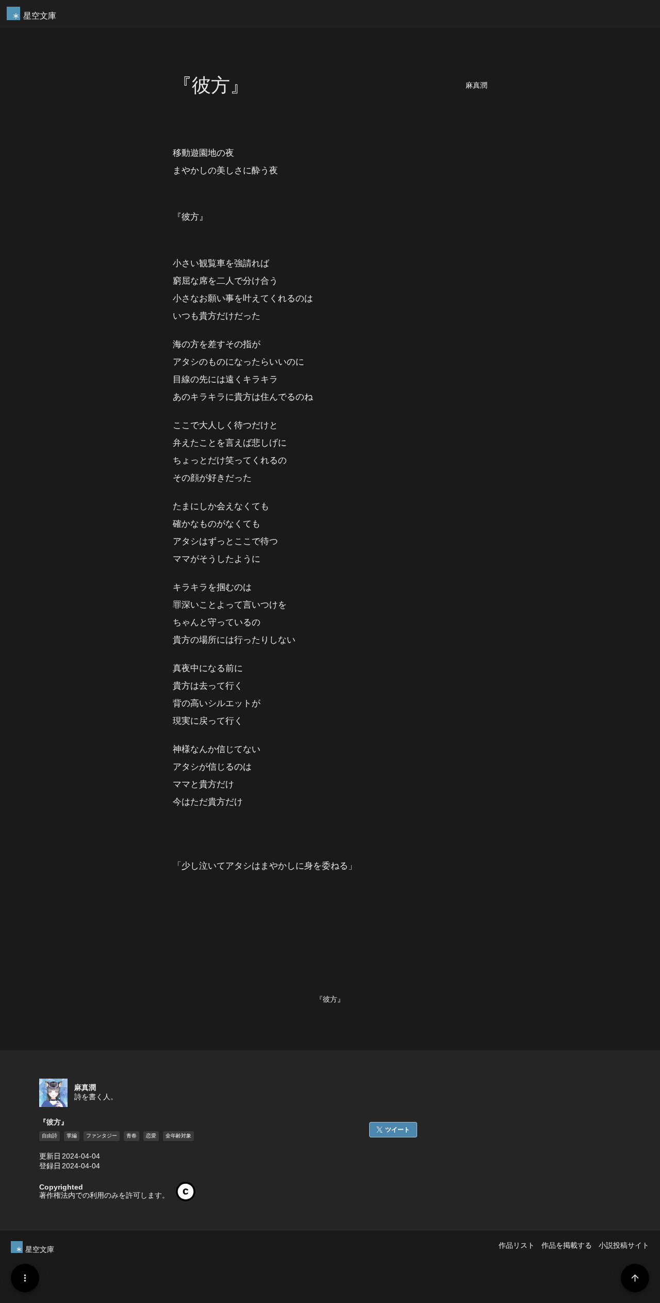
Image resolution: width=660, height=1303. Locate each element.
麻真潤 (476, 85)
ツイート (397, 1129)
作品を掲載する (566, 1245)
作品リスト (517, 1245)
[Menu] (25, 1278)
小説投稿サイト (624, 1245)
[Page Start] (635, 1278)
